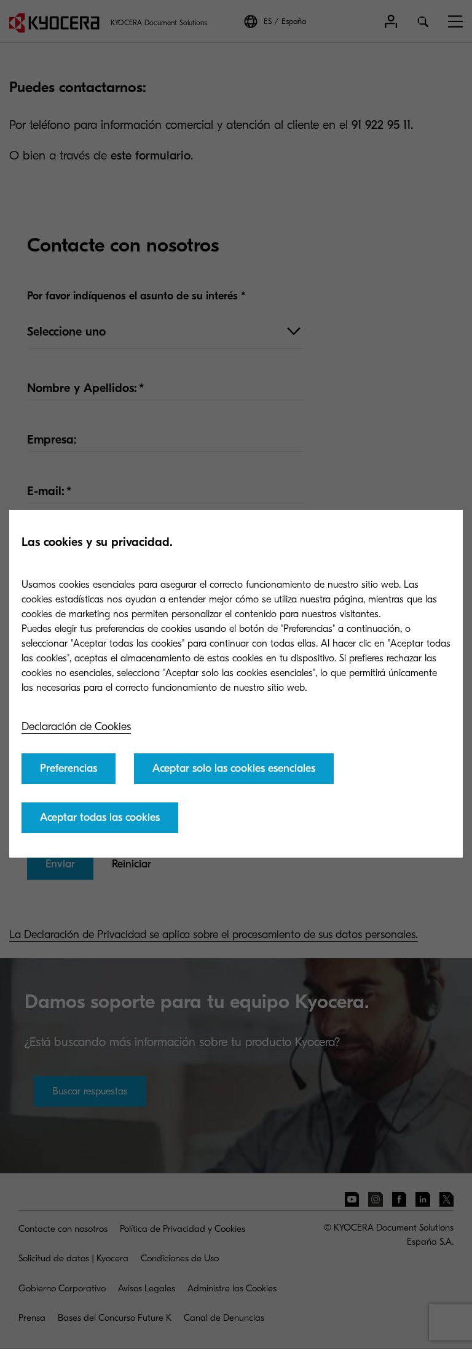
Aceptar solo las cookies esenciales (233, 768)
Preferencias (68, 768)
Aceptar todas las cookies (100, 817)
